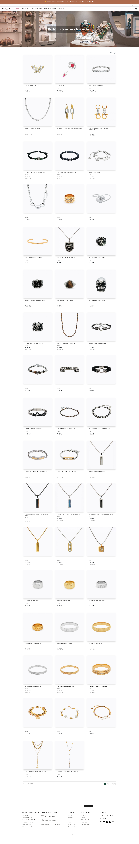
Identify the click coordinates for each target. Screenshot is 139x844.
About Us (70, 815)
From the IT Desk (85, 824)
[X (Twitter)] (107, 815)
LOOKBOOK (55, 8)
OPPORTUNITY (38, 8)
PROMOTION (25, 8)
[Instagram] (102, 815)
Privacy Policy (84, 822)
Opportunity (70, 817)
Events (69, 822)
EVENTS (32, 8)
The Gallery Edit (71, 826)
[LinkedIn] (110, 815)
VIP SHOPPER (47, 8)
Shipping (83, 817)
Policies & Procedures (85, 819)
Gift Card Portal (71, 824)
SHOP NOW (16, 8)
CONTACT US (14, 5)
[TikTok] (105, 815)
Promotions (70, 819)
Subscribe (88, 806)
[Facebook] (100, 815)
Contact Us (83, 815)
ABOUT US (61, 8)
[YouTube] (112, 815)
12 (112, 783)
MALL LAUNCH (6, 5)
